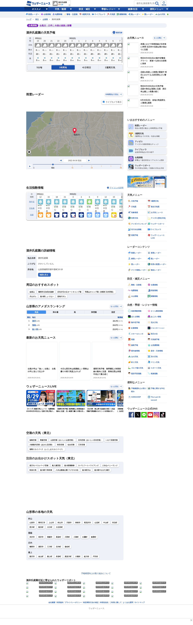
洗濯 (32, 215)
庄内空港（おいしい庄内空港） (90, 440)
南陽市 (49, 537)
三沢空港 (81, 445)
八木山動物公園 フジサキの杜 (67, 470)
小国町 (76, 537)
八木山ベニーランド (110, 465)
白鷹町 (84, 537)
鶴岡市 (32, 547)
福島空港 (33, 440)
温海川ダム (61, 296)
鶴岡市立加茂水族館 (46, 292)
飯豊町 (93, 537)
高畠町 (58, 537)
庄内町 (58, 547)
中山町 (105, 523)
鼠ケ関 (35, 329)
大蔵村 (77, 556)
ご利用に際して (116, 602)
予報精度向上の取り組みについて (96, 573)
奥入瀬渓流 (56, 465)
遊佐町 (67, 547)
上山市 (51, 523)
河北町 (114, 523)
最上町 (49, 556)
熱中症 (31, 202)
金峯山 (32, 292)
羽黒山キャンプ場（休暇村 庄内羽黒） (99, 292)
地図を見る (44, 275)
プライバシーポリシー (73, 602)
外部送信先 (104, 602)
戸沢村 (95, 556)
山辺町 (97, 523)
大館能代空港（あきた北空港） (41, 445)
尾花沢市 (87, 523)
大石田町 (59, 527)
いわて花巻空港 (112, 440)
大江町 (49, 527)
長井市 (40, 537)
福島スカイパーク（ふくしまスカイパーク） (47, 449)
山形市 (32, 523)
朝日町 (40, 527)
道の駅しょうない (47, 296)
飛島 (34, 325)
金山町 (40, 556)
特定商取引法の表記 (90, 602)
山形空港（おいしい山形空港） (62, 440)
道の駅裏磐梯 (69, 465)
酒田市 (40, 547)
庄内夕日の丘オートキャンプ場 (69, 292)
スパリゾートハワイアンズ (88, 465)
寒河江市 (41, 523)
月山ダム (33, 296)
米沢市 (32, 537)
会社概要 (51, 602)
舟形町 (58, 556)
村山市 (60, 523)
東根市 (77, 523)
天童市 (69, 523)
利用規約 (60, 602)
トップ (28, 19)
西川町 (32, 527)
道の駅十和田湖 (46, 470)
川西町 (67, 537)
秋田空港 (60, 445)
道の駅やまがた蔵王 (102, 470)
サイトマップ (139, 602)
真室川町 (68, 556)
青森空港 (43, 440)
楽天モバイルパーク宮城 (39, 465)
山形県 (45, 19)
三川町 (49, 547)
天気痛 (31, 208)
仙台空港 (71, 445)
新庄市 (32, 556)
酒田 (34, 321)
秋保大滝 (33, 470)
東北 (37, 19)
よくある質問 (128, 602)
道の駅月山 (86, 470)
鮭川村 (86, 556)
